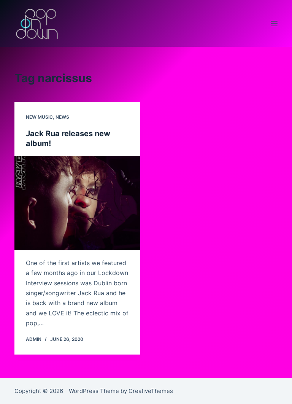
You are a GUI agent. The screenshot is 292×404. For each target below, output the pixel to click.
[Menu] (274, 23)
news (62, 117)
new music (39, 117)
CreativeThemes (151, 390)
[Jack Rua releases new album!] (77, 203)
